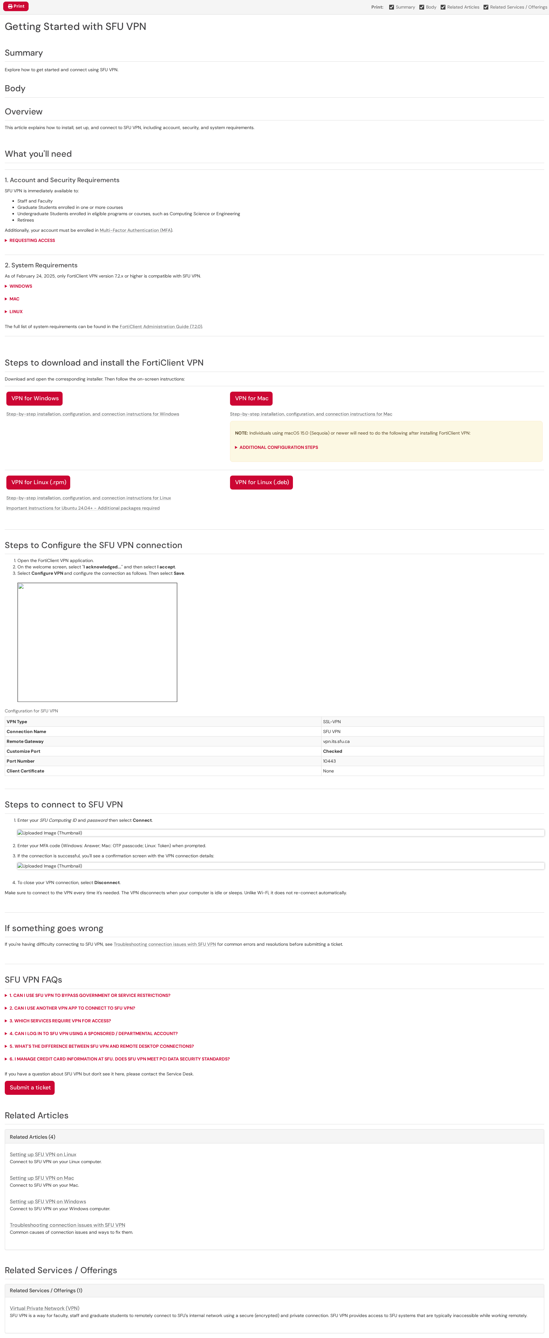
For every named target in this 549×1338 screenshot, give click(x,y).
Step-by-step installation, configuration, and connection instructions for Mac (311, 414)
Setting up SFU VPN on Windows (48, 1201)
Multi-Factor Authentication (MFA (135, 230)
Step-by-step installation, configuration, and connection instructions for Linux (88, 498)
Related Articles (463, 7)
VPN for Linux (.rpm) (38, 482)
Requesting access (32, 240)
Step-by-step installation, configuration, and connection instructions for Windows (92, 414)
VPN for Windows (35, 398)
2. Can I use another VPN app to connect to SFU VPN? (72, 1008)
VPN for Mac (252, 398)
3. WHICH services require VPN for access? (60, 1021)
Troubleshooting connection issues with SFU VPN (165, 944)
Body (431, 7)
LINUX (16, 311)
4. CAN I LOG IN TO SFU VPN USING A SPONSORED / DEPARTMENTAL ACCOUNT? (94, 1033)
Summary (405, 7)
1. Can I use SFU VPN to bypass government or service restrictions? (90, 995)
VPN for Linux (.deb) (262, 482)
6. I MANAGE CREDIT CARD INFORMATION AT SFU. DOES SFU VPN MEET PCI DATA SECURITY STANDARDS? (120, 1059)
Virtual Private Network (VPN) (44, 1308)
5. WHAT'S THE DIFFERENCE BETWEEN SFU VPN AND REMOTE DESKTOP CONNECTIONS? (102, 1046)
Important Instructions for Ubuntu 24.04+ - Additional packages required (83, 508)
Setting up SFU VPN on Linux (43, 1154)
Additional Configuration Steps (279, 447)
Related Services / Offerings (518, 7)
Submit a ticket (30, 1087)
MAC (14, 299)
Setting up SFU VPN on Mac (42, 1178)
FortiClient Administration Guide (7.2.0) (161, 326)
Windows (21, 286)
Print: (377, 7)
